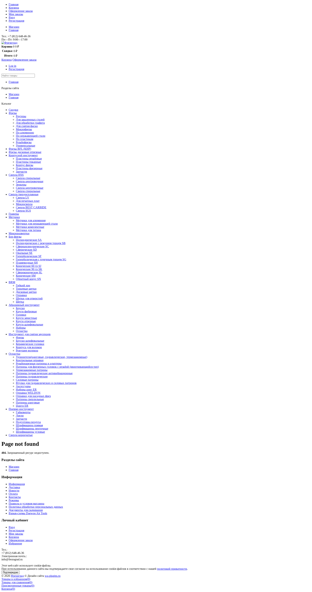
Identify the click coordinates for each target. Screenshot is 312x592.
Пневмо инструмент (21, 409)
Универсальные (25, 145)
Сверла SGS (23, 210)
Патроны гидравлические (32, 376)
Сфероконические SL (29, 272)
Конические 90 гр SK (29, 269)
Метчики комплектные (30, 226)
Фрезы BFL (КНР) (20, 148)
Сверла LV (22, 197)
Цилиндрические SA (29, 239)
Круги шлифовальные (29, 324)
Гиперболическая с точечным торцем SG (41, 259)
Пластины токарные (28, 161)
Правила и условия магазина (26, 503)
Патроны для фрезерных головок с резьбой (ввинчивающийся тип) (57, 366)
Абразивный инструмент (24, 304)
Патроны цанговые (28, 402)
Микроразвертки (19, 233)
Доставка (14, 487)
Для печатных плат (28, 200)
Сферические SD (26, 249)
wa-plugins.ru (52, 575)
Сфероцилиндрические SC (32, 246)
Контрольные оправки (30, 360)
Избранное (15, 543)
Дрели (20, 415)
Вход (12, 17)
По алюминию (25, 132)
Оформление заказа (21, 10)
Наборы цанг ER (26, 389)
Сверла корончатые (21, 435)
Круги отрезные (26, 321)
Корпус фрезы (24, 165)
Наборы (21, 327)
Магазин (14, 26)
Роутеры (21, 116)
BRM (12, 282)
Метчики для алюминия (31, 220)
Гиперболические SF (29, 256)
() (15, 579)
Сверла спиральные (28, 178)
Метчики (14, 217)
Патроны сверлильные (30, 399)
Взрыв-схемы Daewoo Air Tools (28, 513)
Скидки (13, 109)
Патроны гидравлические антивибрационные (44, 373)
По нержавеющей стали (30, 135)
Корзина (14, 7)
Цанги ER (22, 405)
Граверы (14, 213)
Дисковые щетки (26, 291)
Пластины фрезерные (29, 168)
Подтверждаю (10, 572)
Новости (14, 490)
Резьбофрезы (24, 142)
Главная (13, 4)
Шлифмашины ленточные (32, 428)
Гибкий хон (23, 285)
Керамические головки (30, 344)
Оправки (21, 295)
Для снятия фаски (27, 126)
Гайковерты (23, 412)
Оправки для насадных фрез (33, 396)
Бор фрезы (15, 236)
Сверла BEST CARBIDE (31, 207)
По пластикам (24, 139)
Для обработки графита (30, 122)
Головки (21, 314)
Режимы (14, 500)
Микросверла (24, 204)
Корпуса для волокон (29, 347)
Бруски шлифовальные (30, 340)
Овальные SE (24, 252)
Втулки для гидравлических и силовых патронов (46, 383)
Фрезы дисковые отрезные (25, 152)
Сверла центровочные (29, 181)
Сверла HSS (16, 174)
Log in (12, 65)
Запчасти (21, 171)
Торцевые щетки (26, 288)
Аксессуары (23, 386)
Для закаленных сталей (30, 119)
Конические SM (26, 275)
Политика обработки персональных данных (36, 506)
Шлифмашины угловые (30, 431)
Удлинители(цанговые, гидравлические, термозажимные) (51, 357)
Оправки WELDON (28, 392)
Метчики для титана (28, 230)
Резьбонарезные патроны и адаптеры (39, 363)
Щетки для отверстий (29, 298)
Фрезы (13, 113)
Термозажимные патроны (31, 370)
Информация (17, 484)
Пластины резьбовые (29, 158)
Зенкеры (21, 184)
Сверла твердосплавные (23, 194)
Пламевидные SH (27, 262)
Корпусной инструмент (23, 155)
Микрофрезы (24, 129)
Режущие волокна (27, 350)
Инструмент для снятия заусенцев (30, 334)
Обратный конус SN (28, 278)
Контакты (15, 497)
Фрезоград (17, 575)
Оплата (13, 493)
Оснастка (21, 331)
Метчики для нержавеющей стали (37, 223)
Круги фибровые (26, 311)
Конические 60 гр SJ (28, 265)
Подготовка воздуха (28, 422)
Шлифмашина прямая (29, 425)
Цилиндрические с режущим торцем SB (41, 243)
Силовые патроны (27, 379)
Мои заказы (16, 14)
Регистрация (16, 20)
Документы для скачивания (26, 510)
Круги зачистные (26, 317)
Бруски (20, 308)
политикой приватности (172, 568)
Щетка (20, 301)
